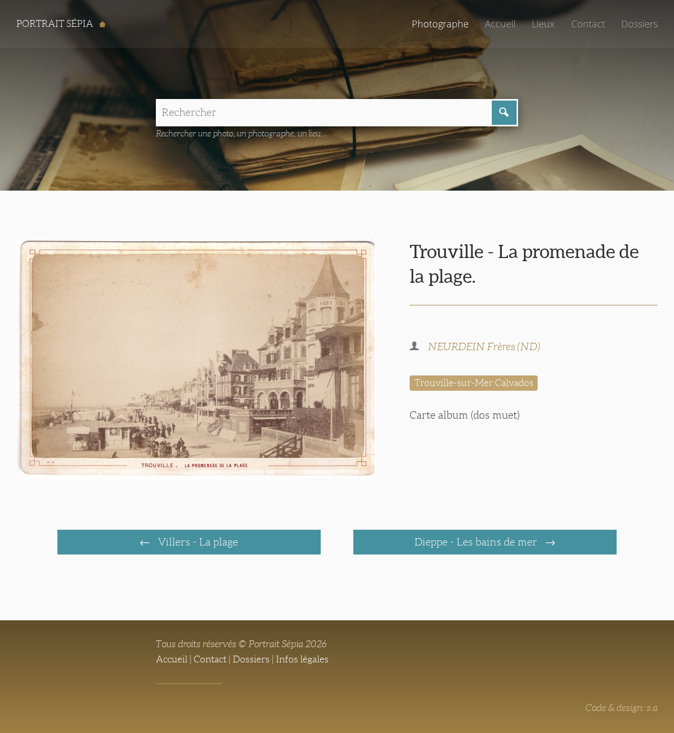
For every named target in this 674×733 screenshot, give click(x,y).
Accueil (500, 23)
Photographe (440, 23)
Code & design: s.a (622, 707)
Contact (588, 23)
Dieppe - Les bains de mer (477, 542)
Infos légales (302, 659)
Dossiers (639, 23)
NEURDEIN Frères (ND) (484, 346)
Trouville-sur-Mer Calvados (473, 383)
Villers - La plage (196, 542)
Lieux (543, 23)
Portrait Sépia (55, 23)
